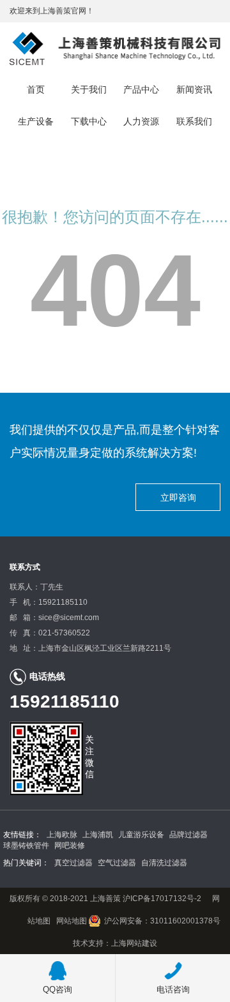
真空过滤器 (73, 862)
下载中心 (89, 121)
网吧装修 (69, 845)
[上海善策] (115, 47)
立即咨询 (178, 497)
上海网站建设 (134, 943)
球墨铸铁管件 (26, 845)
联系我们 (194, 121)
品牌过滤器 (188, 834)
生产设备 (36, 121)
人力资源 (141, 121)
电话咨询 (173, 989)
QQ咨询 (57, 989)
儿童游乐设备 (141, 834)
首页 (36, 89)
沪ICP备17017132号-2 (161, 898)
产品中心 (141, 89)
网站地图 (71, 920)
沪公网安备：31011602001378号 (162, 920)
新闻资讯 (194, 89)
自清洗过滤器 (164, 862)
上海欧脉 (62, 834)
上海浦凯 (97, 834)
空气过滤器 (117, 862)
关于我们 (89, 89)
